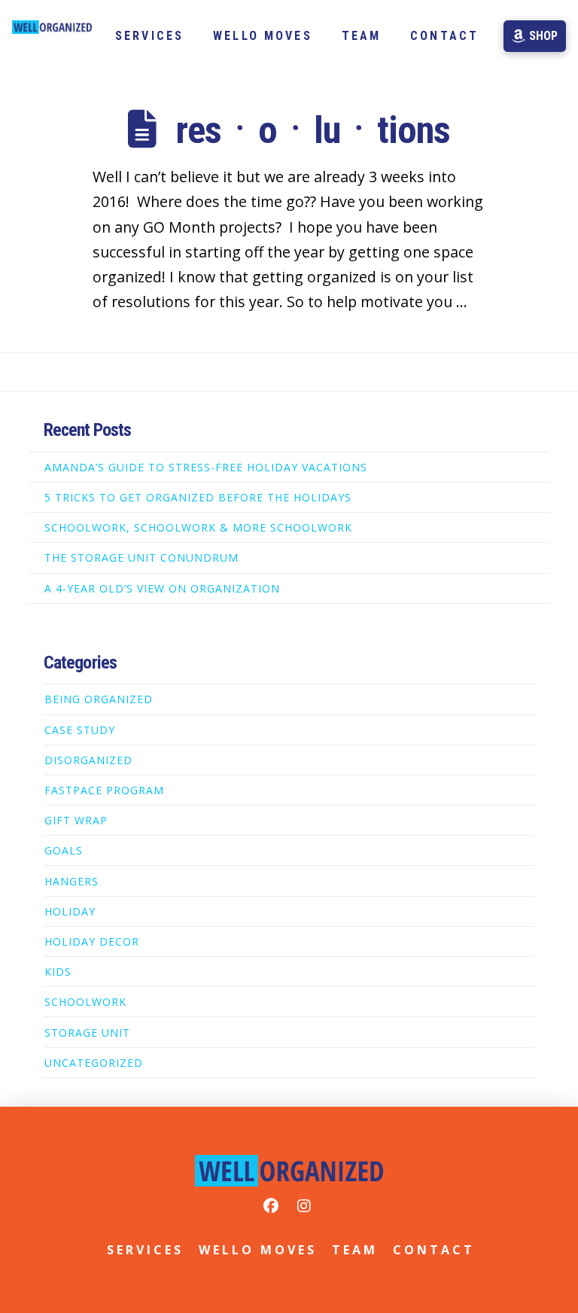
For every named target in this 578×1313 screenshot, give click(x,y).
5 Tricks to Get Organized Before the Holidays (197, 497)
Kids (57, 971)
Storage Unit (87, 1032)
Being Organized (98, 699)
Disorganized (88, 760)
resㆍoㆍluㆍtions (312, 130)
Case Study (79, 730)
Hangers (71, 881)
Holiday (70, 911)
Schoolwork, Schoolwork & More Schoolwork (198, 527)
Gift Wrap (76, 820)
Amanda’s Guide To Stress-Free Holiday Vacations (205, 467)
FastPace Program (104, 790)
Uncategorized (93, 1063)
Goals (63, 850)
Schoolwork (85, 1002)
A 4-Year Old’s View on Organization (162, 588)
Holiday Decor (91, 941)
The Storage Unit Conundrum (141, 557)
